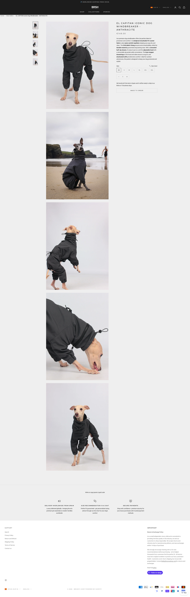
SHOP (82, 12)
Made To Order (137, 90)
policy (154, 567)
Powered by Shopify (93, 589)
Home (2, 16)
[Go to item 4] (35, 53)
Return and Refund (10, 538)
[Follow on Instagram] (6, 580)
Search (7, 532)
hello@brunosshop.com (168, 561)
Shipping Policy (9, 542)
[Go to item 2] (35, 34)
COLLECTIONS (93, 12)
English (166, 7)
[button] (153, 66)
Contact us (8, 548)
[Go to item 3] (35, 43)
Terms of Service (10, 545)
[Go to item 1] (35, 25)
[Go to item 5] (35, 62)
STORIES (106, 12)
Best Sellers (9, 16)
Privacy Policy (9, 535)
